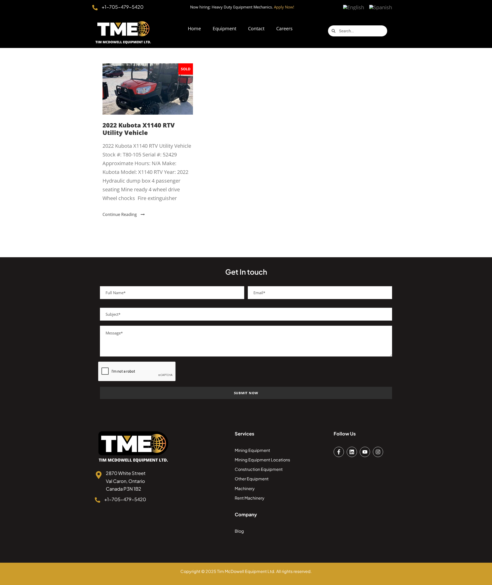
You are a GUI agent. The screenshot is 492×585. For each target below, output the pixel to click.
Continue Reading (119, 214)
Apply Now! (284, 6)
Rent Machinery (249, 498)
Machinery (245, 488)
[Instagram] (378, 452)
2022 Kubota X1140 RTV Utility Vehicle (138, 129)
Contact (256, 28)
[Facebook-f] (339, 452)
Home (194, 28)
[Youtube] (365, 452)
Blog (239, 531)
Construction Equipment (259, 469)
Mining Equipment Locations (262, 459)
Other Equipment (252, 478)
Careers (284, 28)
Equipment (224, 28)
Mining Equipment (252, 450)
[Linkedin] (352, 452)
